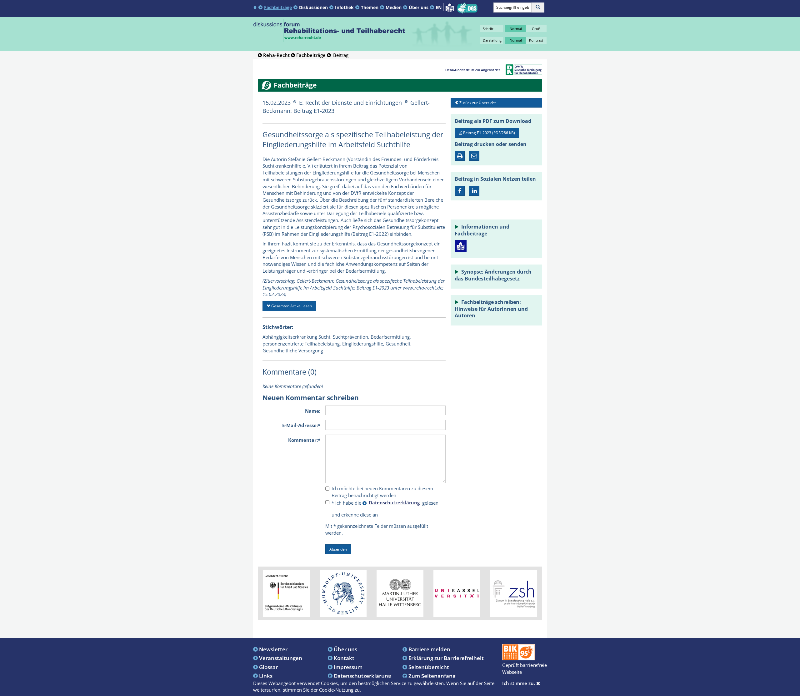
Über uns (418, 7)
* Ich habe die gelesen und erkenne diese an (385, 508)
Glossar (268, 667)
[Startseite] (255, 7)
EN (439, 7)
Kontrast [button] (536, 40)
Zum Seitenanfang (431, 675)
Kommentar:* (304, 440)
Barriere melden (429, 649)
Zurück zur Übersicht (477, 102)
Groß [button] (536, 28)
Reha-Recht (276, 55)
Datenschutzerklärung (362, 675)
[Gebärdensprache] (467, 8)
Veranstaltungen (280, 658)
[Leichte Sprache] (449, 7)
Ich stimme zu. (519, 683)
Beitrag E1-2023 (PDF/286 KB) (488, 132)
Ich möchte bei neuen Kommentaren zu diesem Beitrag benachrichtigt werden (382, 491)
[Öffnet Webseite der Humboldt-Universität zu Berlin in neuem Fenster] (343, 593)
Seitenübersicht (428, 667)
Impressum (348, 667)
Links (265, 675)
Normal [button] (516, 28)
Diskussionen (313, 7)
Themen (369, 7)
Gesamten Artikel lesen (291, 306)
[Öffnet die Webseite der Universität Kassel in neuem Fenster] (456, 593)
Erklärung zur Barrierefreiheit (446, 658)
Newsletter (273, 649)
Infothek (344, 7)
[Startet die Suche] (538, 8)
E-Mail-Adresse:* (301, 425)
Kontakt (344, 658)
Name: (312, 411)
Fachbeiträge (278, 7)
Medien (394, 7)
